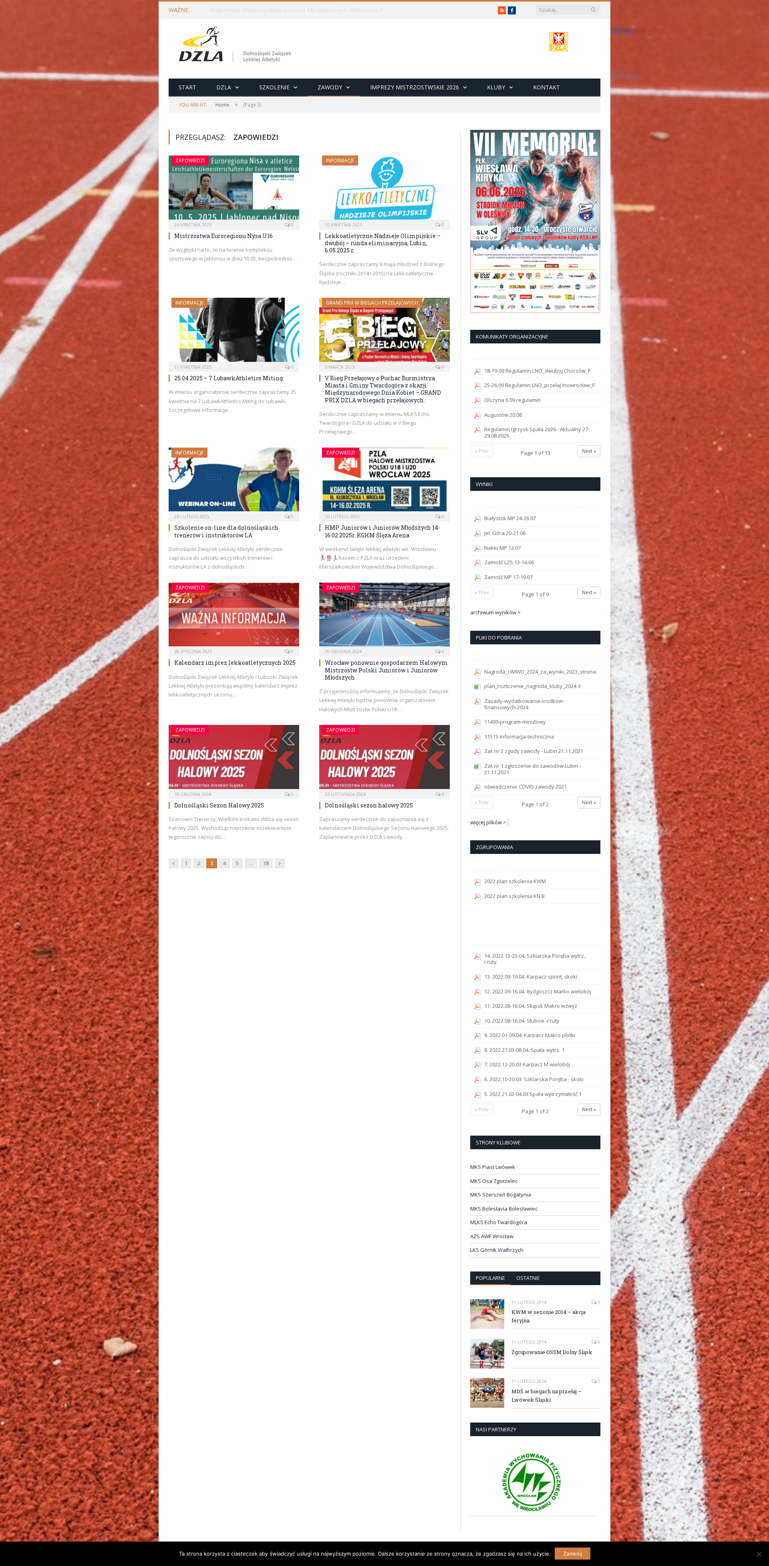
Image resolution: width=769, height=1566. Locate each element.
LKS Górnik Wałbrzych (496, 1249)
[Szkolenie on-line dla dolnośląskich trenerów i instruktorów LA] (234, 482)
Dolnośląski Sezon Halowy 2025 (219, 805)
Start (187, 87)
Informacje (340, 160)
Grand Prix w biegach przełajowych (372, 302)
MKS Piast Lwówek (492, 1166)
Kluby (496, 87)
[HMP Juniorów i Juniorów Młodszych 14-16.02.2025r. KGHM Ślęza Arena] (384, 482)
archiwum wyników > (495, 612)
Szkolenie (274, 87)
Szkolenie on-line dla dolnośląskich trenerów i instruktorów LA (226, 531)
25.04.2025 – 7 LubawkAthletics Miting (228, 378)
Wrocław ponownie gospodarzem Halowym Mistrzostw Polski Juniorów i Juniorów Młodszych (386, 670)
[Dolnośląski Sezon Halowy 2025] (234, 759)
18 (266, 863)
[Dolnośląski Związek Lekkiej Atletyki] (236, 45)
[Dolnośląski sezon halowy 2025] (384, 759)
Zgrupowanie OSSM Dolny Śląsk (551, 1352)
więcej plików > (488, 822)
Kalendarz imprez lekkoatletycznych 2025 (235, 662)
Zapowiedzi (190, 160)
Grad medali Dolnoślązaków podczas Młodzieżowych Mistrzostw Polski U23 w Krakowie (301, 10)
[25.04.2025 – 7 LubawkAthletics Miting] (234, 332)
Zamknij (572, 1553)
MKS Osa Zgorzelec (493, 1181)
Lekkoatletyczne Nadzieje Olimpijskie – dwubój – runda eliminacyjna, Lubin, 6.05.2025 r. (383, 243)
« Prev (482, 451)
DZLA (223, 87)
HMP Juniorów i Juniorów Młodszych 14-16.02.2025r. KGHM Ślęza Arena (382, 531)
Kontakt (546, 87)
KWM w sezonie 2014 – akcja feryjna (548, 1316)
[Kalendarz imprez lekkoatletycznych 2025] (234, 617)
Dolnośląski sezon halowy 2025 (369, 805)
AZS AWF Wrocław (491, 1236)
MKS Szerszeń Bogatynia (500, 1194)
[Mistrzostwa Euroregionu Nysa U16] (234, 189)
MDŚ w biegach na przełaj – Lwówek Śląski (546, 1395)
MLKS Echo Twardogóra (498, 1222)
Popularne (490, 1277)
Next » (589, 451)
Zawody (330, 87)
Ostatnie (528, 1277)
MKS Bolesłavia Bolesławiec (503, 1208)
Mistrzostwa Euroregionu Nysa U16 (223, 236)
